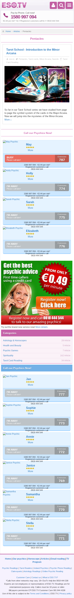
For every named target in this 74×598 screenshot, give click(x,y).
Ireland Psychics (41, 568)
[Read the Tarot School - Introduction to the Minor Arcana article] (36, 101)
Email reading (58, 559)
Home (8, 31)
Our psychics (19, 559)
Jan (28, 379)
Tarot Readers (26, 568)
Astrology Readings (32, 571)
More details (42, 327)
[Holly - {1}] (13, 170)
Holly (29, 173)
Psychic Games (10, 350)
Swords (55, 59)
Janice (30, 465)
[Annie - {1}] (13, 434)
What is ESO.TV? (50, 577)
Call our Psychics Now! (17, 368)
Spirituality (8, 355)
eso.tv (12, 59)
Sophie (31, 407)
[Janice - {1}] (13, 462)
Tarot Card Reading (12, 360)
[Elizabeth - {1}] (13, 228)
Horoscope (33, 559)
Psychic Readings (10, 568)
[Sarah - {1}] (13, 199)
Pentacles (23, 59)
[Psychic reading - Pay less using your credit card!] (36, 324)
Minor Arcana (45, 59)
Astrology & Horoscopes (15, 340)
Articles (16, 31)
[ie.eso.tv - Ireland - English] (14, 7)
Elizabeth (32, 230)
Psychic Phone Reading (60, 568)
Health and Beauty (12, 345)
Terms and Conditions (39, 593)
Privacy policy (65, 593)
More (7, 119)
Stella (30, 523)
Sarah (30, 202)
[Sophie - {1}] (13, 405)
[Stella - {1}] (13, 520)
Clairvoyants (16, 571)
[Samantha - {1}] (13, 493)
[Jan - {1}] (13, 376)
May (29, 144)
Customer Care (23, 577)
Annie (30, 436)
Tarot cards (33, 59)
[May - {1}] (13, 141)
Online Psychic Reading (52, 571)
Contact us (36, 577)
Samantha (33, 494)
